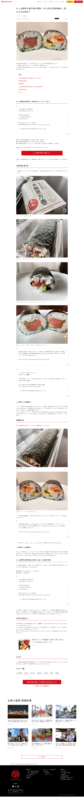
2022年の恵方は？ (23, 89)
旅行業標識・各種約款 (66, 779)
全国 (66, 18)
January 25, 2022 (42, 390)
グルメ (26, 673)
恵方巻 (46, 673)
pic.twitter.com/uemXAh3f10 (43, 124)
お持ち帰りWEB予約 (33, 610)
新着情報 (51, 1)
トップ (9, 764)
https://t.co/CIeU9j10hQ (35, 386)
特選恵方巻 (21, 83)
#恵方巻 (27, 109)
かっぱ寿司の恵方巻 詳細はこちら (42, 152)
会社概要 (47, 772)
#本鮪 (62, 378)
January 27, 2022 (42, 128)
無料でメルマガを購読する (42, 686)
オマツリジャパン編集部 (21, 15)
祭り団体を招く (31, 774)
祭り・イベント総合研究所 (49, 769)
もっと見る (42, 756)
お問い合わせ (78, 1)
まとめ (20, 92)
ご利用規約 (63, 774)
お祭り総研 (57, 1)
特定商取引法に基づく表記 (67, 777)
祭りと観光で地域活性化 (33, 771)
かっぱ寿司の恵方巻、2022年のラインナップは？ (30, 78)
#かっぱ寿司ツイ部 (23, 372)
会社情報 (63, 1)
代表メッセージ (48, 774)
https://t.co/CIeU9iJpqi (32, 124)
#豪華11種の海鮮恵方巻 (24, 115)
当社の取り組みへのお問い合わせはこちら (42, 682)
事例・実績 (45, 1)
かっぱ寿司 (19, 673)
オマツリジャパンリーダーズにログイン (15, 791)
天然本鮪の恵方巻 (23, 80)
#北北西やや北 (29, 110)
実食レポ (39, 673)
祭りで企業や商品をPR (33, 772)
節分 (51, 673)
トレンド (33, 673)
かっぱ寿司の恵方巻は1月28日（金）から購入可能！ (31, 86)
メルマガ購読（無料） (66, 772)
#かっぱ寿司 (43, 378)
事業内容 (39, 1)
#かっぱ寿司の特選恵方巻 (25, 116)
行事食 (57, 673)
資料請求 (70, 1)
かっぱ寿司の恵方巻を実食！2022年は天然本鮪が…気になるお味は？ (26, 764)
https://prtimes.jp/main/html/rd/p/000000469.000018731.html (35, 359)
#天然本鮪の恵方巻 (23, 118)
